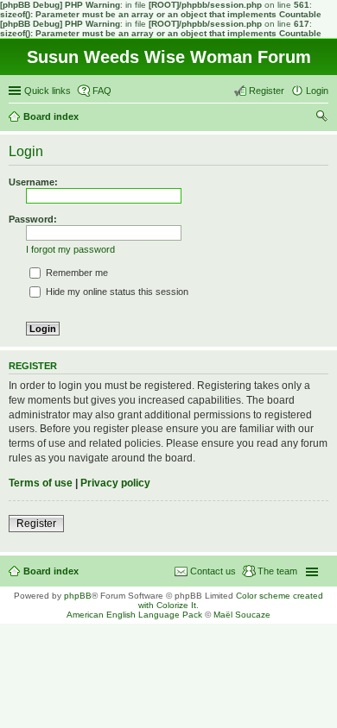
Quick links (47, 90)
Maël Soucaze (241, 614)
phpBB (78, 595)
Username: (33, 182)
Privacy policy (115, 483)
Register (36, 524)
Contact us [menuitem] (213, 571)
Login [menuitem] (317, 90)
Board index (51, 571)
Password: (33, 219)
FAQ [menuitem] (101, 90)
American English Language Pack (134, 614)
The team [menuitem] (277, 571)
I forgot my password (70, 249)
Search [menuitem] (321, 118)
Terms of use (41, 483)
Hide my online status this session (115, 291)
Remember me (75, 272)
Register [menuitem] (266, 90)
